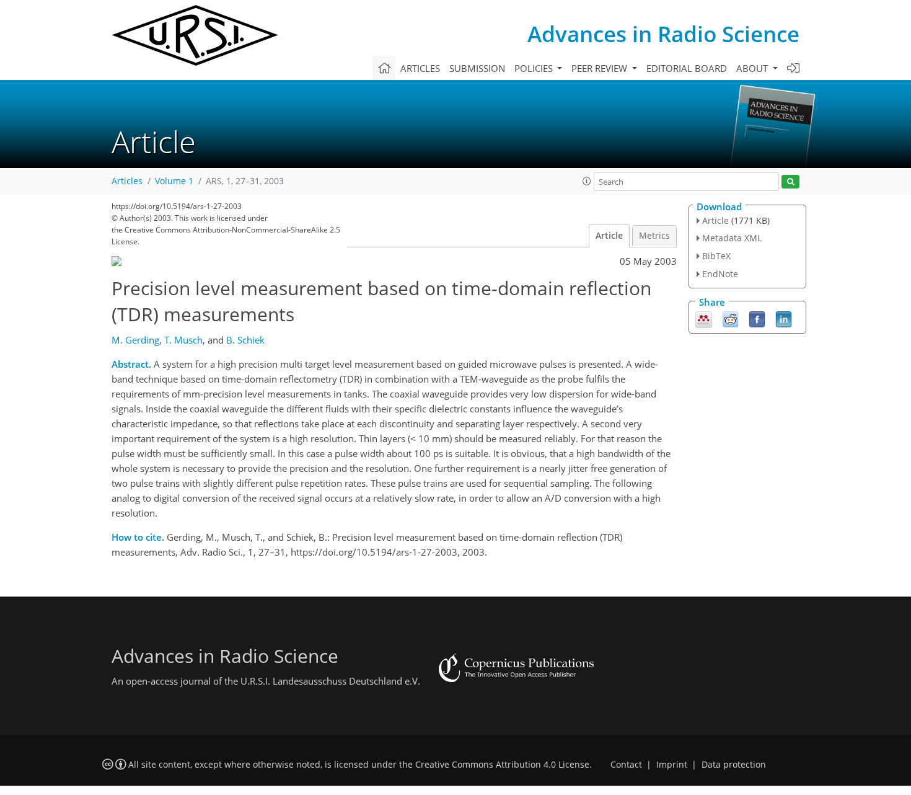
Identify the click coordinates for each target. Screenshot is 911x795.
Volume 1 (174, 181)
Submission (477, 68)
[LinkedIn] (783, 318)
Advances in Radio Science (663, 33)
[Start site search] (790, 182)
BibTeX (716, 256)
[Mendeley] (703, 318)
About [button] (753, 68)
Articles (420, 68)
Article (609, 235)
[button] (587, 181)
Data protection (734, 764)
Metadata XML (732, 238)
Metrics (654, 235)
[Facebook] (757, 318)
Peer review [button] (600, 68)
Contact (626, 764)
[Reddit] (730, 318)
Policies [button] (534, 68)
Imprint (671, 764)
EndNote (720, 274)
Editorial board (686, 68)
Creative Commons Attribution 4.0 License (502, 764)
